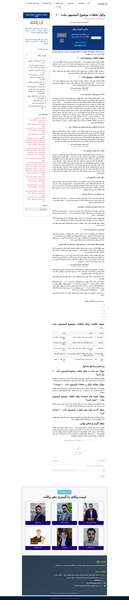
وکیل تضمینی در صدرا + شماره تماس (35, 128)
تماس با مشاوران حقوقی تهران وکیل (36, 107)
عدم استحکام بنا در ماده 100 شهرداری (37, 78)
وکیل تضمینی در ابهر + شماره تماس (36, 152)
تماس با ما (58, 6)
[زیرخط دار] (58, 470)
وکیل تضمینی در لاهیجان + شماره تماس (35, 164)
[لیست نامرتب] (64, 470)
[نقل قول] (66, 470)
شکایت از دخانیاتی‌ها (40, 118)
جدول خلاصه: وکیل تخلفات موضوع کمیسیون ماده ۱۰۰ (35, 97)
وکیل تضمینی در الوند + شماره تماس (36, 138)
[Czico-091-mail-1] (62, 41)
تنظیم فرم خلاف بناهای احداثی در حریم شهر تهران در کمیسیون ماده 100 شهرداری (36, 91)
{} (72, 470)
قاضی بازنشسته (47, 3)
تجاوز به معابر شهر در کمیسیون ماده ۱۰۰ (36, 71)
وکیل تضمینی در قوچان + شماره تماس (35, 166)
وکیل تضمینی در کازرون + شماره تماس (35, 142)
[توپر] (53, 470)
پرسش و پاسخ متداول (38, 100)
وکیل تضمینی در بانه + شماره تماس (36, 178)
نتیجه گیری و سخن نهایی (38, 103)
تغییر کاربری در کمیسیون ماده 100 (36, 86)
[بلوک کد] (68, 470)
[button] (27, 55)
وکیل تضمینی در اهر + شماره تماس (36, 162)
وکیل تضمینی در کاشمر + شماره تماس (35, 170)
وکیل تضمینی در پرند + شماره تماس (36, 148)
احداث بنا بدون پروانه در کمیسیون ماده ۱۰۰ (36, 61)
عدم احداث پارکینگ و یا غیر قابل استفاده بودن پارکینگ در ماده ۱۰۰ (36, 66)
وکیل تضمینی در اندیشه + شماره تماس (35, 191)
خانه (88, 3)
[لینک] (70, 470)
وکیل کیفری (71, 3)
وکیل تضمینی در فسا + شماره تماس (36, 184)
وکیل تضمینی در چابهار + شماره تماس (35, 176)
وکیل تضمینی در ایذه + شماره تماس (36, 197)
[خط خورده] (60, 470)
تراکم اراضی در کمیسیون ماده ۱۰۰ (36, 74)
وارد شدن (54, 460)
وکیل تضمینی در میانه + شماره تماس (36, 150)
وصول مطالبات (59, 3)
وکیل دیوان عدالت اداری (32, 3)
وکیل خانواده (81, 3)
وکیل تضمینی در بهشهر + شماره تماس (35, 140)
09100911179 (41, 49)
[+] (74, 470)
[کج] (55, 470)
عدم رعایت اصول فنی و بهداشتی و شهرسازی (35, 83)
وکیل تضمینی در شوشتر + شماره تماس (35, 168)
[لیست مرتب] (62, 470)
